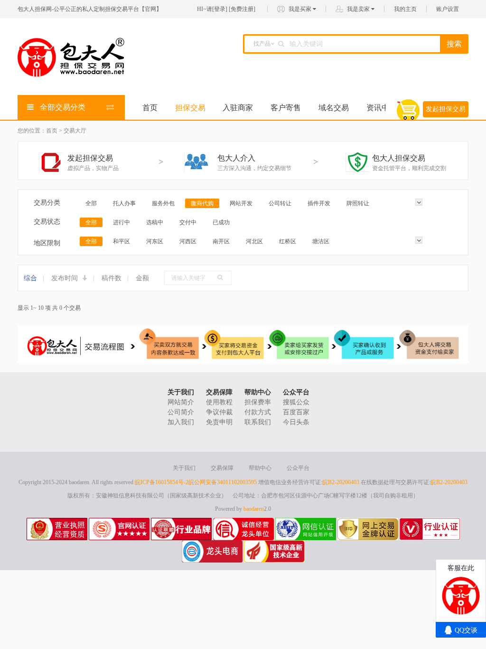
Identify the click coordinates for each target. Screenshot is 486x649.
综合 (30, 278)
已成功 (221, 222)
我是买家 (301, 9)
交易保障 (219, 392)
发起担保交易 (446, 109)
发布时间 (65, 278)
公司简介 (181, 412)
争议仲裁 (219, 412)
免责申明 (219, 422)
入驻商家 (238, 108)
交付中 (187, 222)
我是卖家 (359, 9)
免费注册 (242, 9)
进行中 (121, 222)
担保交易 (190, 108)
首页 (150, 108)
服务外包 (163, 203)
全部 (91, 203)
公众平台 (296, 392)
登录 (219, 9)
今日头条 (296, 422)
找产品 (262, 43)
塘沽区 (320, 241)
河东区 (154, 241)
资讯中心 (381, 108)
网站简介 (181, 402)
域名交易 (333, 108)
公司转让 (280, 203)
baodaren (253, 509)
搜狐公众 (296, 402)
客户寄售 (286, 108)
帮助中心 (257, 392)
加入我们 (181, 422)
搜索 (454, 44)
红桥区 (287, 241)
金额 (142, 278)
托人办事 (124, 203)
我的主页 (405, 9)
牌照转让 (357, 203)
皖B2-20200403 (340, 482)
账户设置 (447, 9)
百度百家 (296, 412)
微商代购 (202, 203)
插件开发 (319, 203)
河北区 (254, 241)
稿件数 (112, 278)
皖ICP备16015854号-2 (161, 482)
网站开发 (241, 203)
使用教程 (219, 402)
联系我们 (257, 422)
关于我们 (181, 392)
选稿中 (154, 222)
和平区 (121, 241)
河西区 (187, 241)
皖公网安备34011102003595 (222, 482)
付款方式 (257, 412)
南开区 (221, 241)
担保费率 (257, 402)
